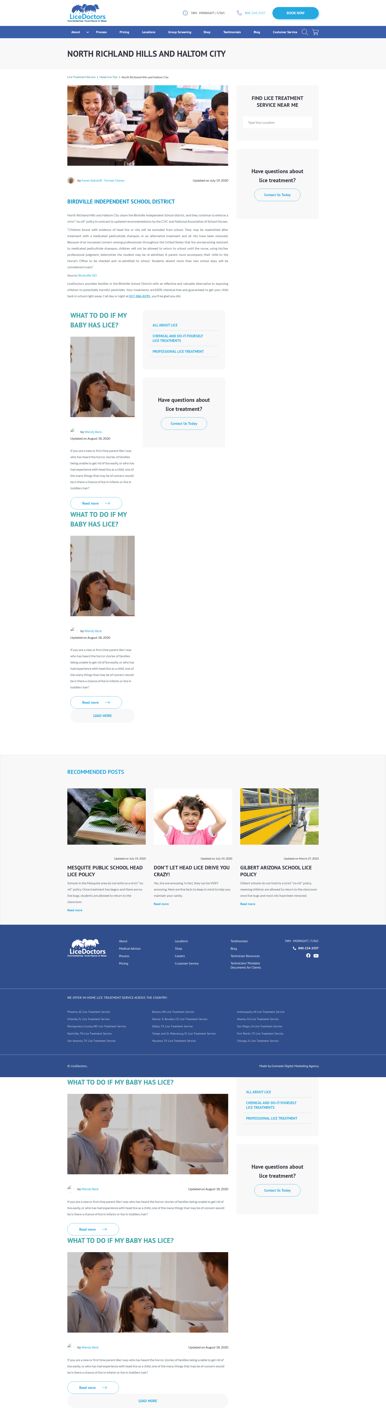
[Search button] (305, 32)
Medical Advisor (130, 948)
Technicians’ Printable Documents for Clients (246, 965)
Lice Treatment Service (81, 77)
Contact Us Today (277, 194)
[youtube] (316, 956)
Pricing (125, 32)
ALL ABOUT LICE (165, 325)
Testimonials (232, 32)
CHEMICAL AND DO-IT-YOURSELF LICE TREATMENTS (178, 338)
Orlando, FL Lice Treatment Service (88, 1019)
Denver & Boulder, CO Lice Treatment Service (179, 1019)
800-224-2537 (255, 13)
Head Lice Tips (109, 77)
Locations (149, 32)
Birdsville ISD (87, 275)
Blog (257, 32)
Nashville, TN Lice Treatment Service (89, 1033)
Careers (180, 956)
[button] (75, 32)
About (123, 941)
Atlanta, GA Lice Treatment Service (258, 1019)
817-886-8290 (139, 296)
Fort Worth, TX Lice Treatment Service (260, 1033)
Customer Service (285, 32)
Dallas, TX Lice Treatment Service (172, 1026)
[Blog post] (106, 816)
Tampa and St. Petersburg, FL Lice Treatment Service (184, 1033)
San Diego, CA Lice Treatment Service (259, 1026)
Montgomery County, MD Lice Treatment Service (96, 1026)
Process (102, 32)
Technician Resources (245, 956)
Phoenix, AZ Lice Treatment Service (88, 1012)
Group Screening (179, 32)
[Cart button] (315, 32)
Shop (207, 32)
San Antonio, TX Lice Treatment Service (91, 1041)
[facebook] (308, 955)
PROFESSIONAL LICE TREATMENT (178, 351)
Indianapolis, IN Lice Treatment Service (260, 1012)
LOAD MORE (102, 715)
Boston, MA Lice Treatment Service (173, 1012)
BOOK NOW (296, 13)
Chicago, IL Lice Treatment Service (257, 1041)
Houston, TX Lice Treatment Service (174, 1041)
